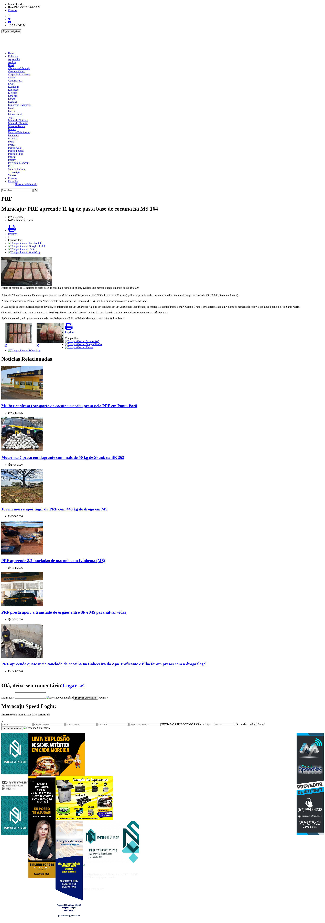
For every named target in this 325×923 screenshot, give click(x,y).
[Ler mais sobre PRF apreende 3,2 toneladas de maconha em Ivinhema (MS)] (22, 553)
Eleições (12, 92)
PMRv (11, 144)
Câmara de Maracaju (19, 68)
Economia (13, 86)
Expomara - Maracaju (19, 105)
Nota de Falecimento (19, 132)
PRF (10, 166)
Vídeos (12, 175)
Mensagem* (7, 697)
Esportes (12, 95)
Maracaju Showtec (18, 123)
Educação (13, 89)
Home (11, 53)
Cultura (12, 77)
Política (12, 159)
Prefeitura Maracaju (18, 162)
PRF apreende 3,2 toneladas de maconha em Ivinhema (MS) (53, 560)
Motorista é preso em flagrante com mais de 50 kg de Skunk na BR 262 (62, 457)
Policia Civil (14, 147)
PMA (11, 141)
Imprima (12, 233)
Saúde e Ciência (16, 169)
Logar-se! (74, 685)
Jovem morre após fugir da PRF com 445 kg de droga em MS (54, 509)
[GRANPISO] (69, 921)
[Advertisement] (63, 40)
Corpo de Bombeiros (19, 74)
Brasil (11, 65)
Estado (11, 98)
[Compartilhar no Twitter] (22, 249)
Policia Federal (16, 150)
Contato (12, 10)
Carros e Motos (16, 71)
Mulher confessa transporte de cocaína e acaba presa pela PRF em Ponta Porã (69, 406)
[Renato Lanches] (56, 774)
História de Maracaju (26, 184)
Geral (11, 108)
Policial (12, 156)
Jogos (11, 117)
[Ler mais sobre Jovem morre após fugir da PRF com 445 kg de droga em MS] (22, 501)
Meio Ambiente (16, 126)
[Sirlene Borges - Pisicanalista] (42, 877)
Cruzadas (13, 181)
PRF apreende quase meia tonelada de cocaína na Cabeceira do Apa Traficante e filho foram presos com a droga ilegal (104, 664)
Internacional (15, 114)
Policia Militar (15, 153)
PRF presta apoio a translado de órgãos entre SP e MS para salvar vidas (63, 612)
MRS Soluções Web (93, 888)
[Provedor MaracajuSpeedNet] (310, 834)
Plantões (12, 138)
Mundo (12, 129)
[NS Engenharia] (14, 834)
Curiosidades (15, 80)
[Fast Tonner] (84, 819)
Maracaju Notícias (18, 120)
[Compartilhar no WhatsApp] (24, 252)
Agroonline (14, 59)
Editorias (13, 56)
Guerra (12, 111)
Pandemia (13, 135)
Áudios (12, 62)
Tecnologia (14, 172)
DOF (11, 83)
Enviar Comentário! (86, 697)
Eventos (12, 101)
